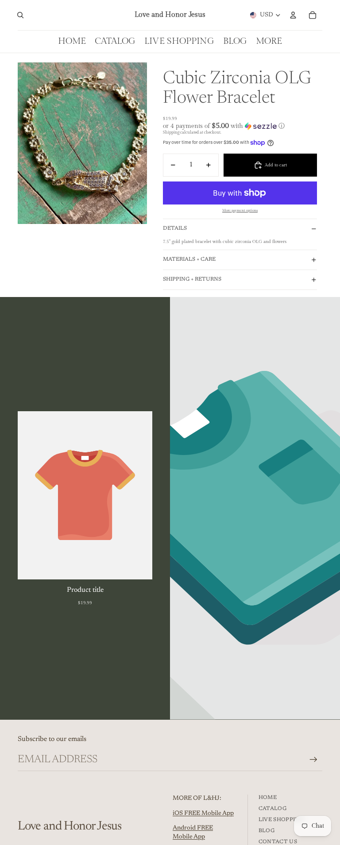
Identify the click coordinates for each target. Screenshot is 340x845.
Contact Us (278, 842)
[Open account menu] (293, 15)
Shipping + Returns (192, 279)
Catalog (273, 808)
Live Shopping (281, 819)
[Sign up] (313, 759)
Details (175, 228)
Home (268, 797)
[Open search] (20, 15)
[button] (240, 126)
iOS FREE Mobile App (203, 813)
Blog (266, 830)
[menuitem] (268, 41)
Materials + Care (189, 259)
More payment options (240, 210)
